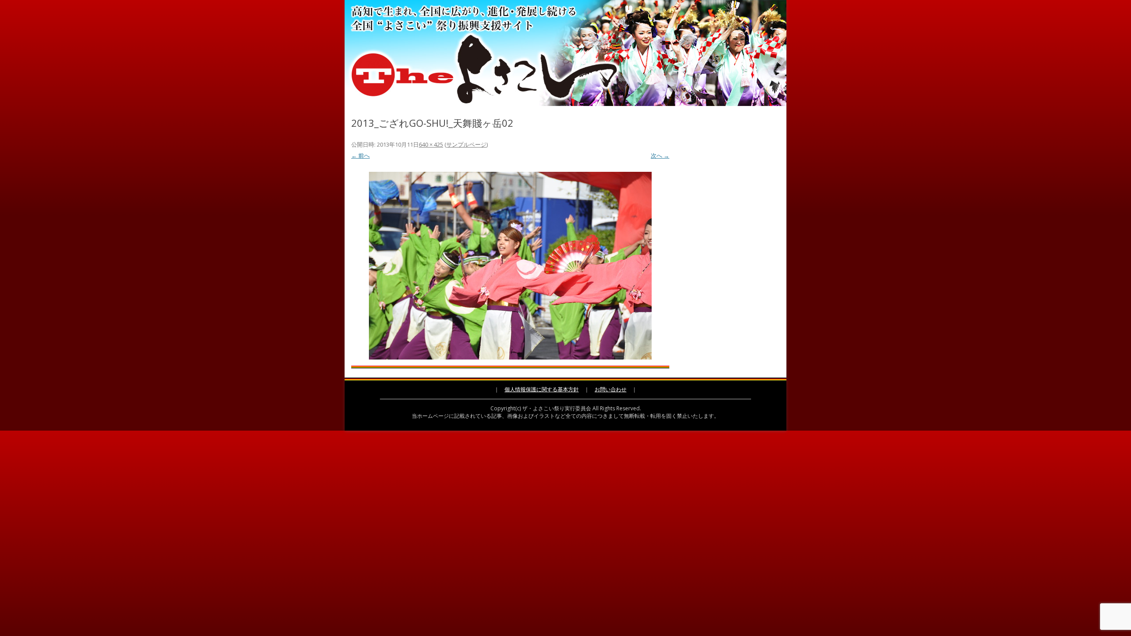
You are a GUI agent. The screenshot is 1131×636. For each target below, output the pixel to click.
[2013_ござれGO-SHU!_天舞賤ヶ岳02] (510, 266)
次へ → (660, 155)
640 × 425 (431, 144)
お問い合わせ (610, 389)
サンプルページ (466, 144)
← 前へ (360, 155)
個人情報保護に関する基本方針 (542, 389)
